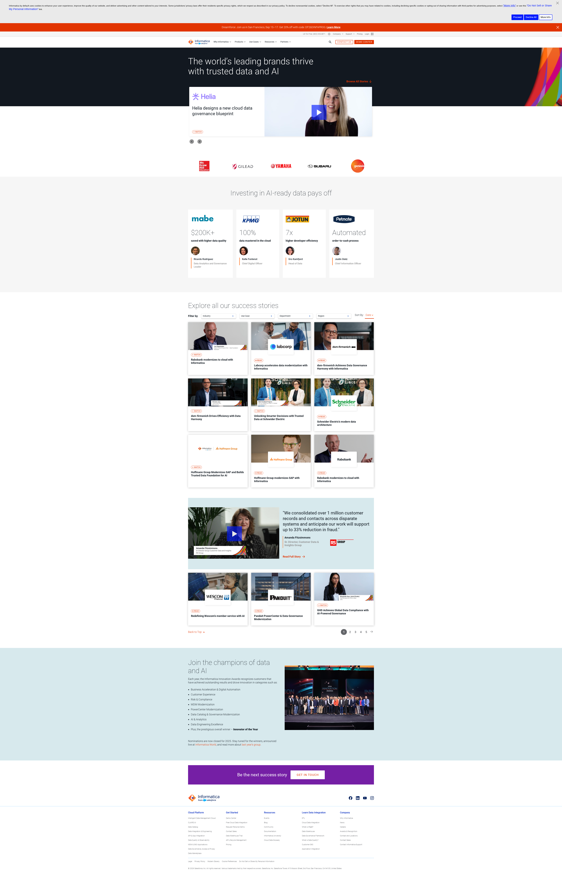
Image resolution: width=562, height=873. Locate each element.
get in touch (308, 775)
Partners (284, 42)
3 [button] (355, 632)
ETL (303, 818)
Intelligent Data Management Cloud (202, 818)
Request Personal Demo (235, 827)
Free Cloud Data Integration (236, 823)
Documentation (270, 831)
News (342, 823)
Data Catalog (193, 827)
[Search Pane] (330, 42)
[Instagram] (372, 798)
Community (268, 827)
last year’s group (251, 744)
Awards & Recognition (348, 831)
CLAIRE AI (192, 823)
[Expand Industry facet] (232, 316)
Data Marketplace (194, 853)
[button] (371, 631)
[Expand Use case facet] (271, 316)
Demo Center (231, 818)
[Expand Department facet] (309, 316)
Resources (269, 42)
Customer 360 (307, 845)
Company (337, 34)
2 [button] (350, 632)
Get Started (232, 812)
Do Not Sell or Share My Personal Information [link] (256, 861)
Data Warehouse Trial (234, 836)
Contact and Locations (349, 836)
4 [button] (361, 632)
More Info (546, 17)
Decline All (531, 17)
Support (349, 34)
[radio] (372, 315)
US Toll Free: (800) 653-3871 (314, 34)
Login (367, 34)
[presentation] (192, 141)
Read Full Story (292, 556)
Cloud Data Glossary (272, 840)
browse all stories (357, 81)
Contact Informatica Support (351, 845)
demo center (364, 42)
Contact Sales (231, 831)
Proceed (517, 17)
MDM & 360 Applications (197, 845)
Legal (190, 861)
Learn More (333, 27)
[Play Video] (318, 111)
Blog (266, 823)
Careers (343, 827)
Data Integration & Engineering (200, 831)
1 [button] (344, 631)
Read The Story (200, 272)
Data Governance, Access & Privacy (201, 849)
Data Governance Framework (313, 836)
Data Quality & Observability (198, 840)
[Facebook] (350, 798)
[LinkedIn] (358, 798)
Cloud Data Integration (310, 823)
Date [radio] (368, 314)
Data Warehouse (308, 831)
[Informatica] (199, 42)
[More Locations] (329, 34)
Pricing (360, 34)
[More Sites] (372, 34)
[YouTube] (365, 798)
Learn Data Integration (314, 812)
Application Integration (311, 849)
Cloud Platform (196, 812)
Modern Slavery (214, 861)
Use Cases (254, 42)
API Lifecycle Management (236, 840)
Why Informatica (221, 42)
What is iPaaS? (307, 827)
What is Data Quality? (310, 840)
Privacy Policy (200, 861)
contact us (344, 42)
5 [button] (366, 632)
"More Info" (509, 5)
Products (239, 42)
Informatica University (272, 836)
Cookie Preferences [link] (229, 861)
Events (266, 818)
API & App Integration (196, 836)
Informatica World (205, 744)
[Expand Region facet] (348, 316)
